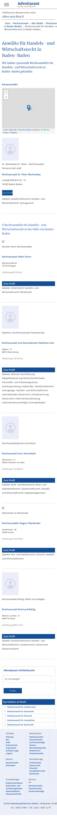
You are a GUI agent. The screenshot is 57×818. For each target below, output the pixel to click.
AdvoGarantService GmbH (24, 803)
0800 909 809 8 (13, 16)
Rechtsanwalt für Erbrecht (19, 715)
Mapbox (14, 132)
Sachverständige (37, 742)
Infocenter (11, 765)
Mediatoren (34, 750)
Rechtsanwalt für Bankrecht (20, 724)
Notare (32, 745)
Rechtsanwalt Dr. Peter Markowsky (21, 174)
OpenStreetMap (24, 130)
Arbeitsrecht (35, 762)
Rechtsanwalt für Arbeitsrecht (21, 707)
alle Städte (37, 23)
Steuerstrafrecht (13, 794)
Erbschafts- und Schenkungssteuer (14, 787)
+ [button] (6, 92)
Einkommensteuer (14, 783)
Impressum (11, 747)
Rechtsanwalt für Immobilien (21, 720)
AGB (8, 742)
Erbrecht (33, 768)
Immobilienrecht (37, 770)
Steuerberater (36, 739)
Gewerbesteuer (13, 791)
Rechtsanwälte (36, 736)
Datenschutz (11, 745)
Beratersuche (12, 762)
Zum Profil (7, 192)
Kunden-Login (12, 750)
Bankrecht (34, 773)
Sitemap (10, 736)
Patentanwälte (36, 753)
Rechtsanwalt (20, 23)
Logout (9, 753)
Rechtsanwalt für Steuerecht (20, 711)
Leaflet (5, 130)
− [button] (6, 97)
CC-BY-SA (45, 130)
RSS (7, 739)
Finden (12, 690)
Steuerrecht (34, 765)
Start (7, 23)
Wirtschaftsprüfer (37, 747)
